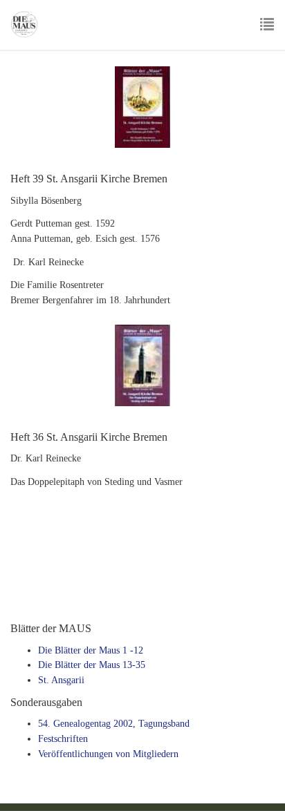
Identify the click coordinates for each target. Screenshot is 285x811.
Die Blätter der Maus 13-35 (91, 665)
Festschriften (63, 739)
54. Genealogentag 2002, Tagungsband (114, 723)
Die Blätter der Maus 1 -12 (90, 650)
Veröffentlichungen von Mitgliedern (108, 754)
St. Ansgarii (61, 680)
